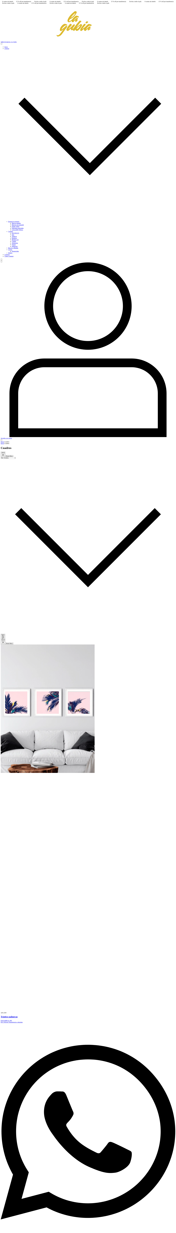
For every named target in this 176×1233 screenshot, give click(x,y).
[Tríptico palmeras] (48, 772)
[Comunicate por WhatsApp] (88, 1231)
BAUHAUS (15, 233)
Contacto (7, 254)
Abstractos (15, 243)
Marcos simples (16, 223)
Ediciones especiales (18, 228)
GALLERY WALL (17, 230)
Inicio (6, 47)
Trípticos (14, 236)
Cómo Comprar (8, 256)
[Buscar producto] (1, 260)
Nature (14, 244)
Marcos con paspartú (18, 225)
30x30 (3, 452)
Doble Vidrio (15, 226)
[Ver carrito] (1, 440)
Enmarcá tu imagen (13, 221)
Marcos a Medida (13, 248)
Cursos (10, 249)
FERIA (10, 253)
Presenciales (15, 251)
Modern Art (15, 240)
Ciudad (14, 241)
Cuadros (10, 231)
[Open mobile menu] (1, 44)
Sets (13, 235)
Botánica (14, 238)
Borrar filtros (9, 456)
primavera (15, 246)
